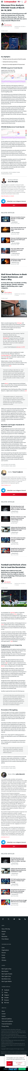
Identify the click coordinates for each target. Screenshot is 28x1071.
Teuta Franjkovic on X (6, 485)
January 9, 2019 (21, 347)
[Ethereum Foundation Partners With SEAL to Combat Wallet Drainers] (5, 219)
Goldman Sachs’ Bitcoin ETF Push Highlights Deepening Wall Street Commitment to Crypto (18, 529)
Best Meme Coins (6, 979)
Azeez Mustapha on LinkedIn (7, 196)
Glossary (4, 960)
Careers (4, 1016)
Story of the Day (6, 929)
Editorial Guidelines (7, 1018)
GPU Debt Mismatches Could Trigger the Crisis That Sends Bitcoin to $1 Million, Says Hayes (18, 508)
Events (3, 955)
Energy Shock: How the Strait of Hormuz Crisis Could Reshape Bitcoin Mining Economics (18, 550)
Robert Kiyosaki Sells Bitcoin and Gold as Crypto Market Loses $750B (18, 229)
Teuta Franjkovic (8, 292)
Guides (3, 957)
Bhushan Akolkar (16, 232)
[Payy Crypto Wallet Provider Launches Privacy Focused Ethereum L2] (5, 251)
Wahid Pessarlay (15, 262)
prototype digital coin (6, 355)
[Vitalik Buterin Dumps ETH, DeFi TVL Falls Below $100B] (5, 262)
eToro (15, 614)
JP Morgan (19, 323)
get (6, 662)
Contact (4, 1013)
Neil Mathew (15, 222)
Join (14, 205)
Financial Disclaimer (7, 1024)
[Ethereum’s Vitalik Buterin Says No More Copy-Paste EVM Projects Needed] (5, 241)
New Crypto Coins (6, 976)
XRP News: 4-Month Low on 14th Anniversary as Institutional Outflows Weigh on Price (18, 518)
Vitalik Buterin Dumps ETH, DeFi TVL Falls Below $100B (18, 260)
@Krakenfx (6, 338)
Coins (3, 947)
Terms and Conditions (7, 1021)
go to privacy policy (19, 1063)
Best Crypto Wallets (7, 981)
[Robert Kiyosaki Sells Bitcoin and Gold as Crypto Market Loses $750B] (5, 230)
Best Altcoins (5, 971)
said (10, 365)
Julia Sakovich (7, 582)
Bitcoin (6, 383)
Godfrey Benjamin (16, 253)
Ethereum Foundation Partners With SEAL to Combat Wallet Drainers (18, 219)
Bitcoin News (12, 464)
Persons (4, 952)
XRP (7, 358)
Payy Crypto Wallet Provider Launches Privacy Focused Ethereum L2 (17, 250)
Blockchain (4, 936)
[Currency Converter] (25, 2)
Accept (9, 1063)
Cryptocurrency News (14, 172)
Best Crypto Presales (7, 974)
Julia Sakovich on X (5, 837)
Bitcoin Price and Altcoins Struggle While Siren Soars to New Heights (19, 901)
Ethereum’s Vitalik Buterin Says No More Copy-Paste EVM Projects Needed (19, 240)
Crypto (3, 934)
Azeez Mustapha (8, 25)
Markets (4, 931)
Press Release (5, 939)
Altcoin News (4, 172)
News (10, 173)
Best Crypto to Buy (6, 968)
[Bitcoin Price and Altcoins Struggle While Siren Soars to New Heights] (5, 902)
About (3, 1011)
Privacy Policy (5, 1026)
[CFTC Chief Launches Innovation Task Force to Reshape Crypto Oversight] (5, 540)
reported (12, 612)
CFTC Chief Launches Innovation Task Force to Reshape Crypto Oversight (18, 539)
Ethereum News (5, 173)
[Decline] (24, 1056)
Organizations (5, 950)
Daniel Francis (15, 511)
